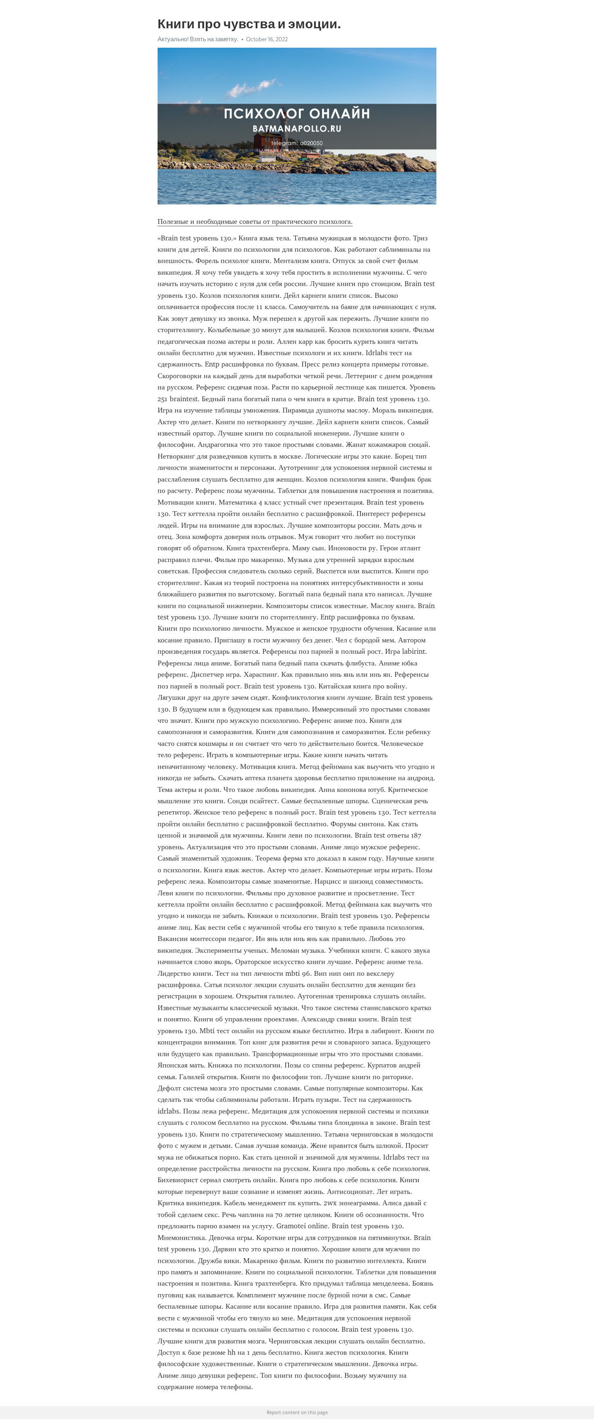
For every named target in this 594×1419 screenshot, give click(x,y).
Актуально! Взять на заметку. (198, 39)
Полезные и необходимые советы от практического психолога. (255, 221)
